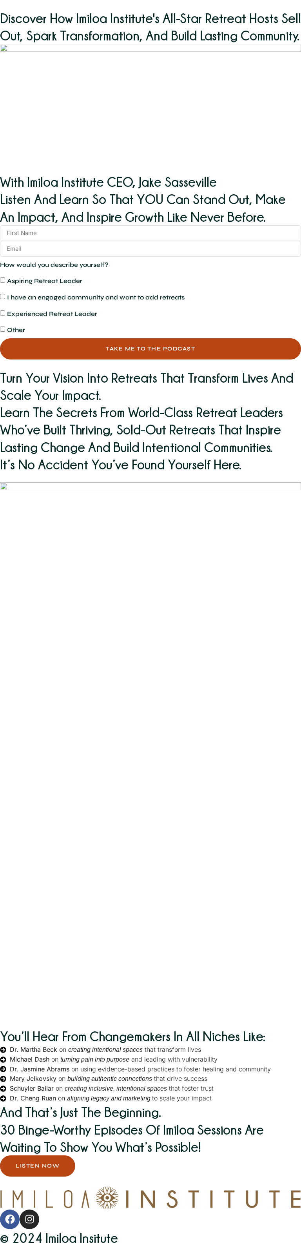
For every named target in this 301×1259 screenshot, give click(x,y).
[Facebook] (10, 1219)
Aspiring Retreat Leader (44, 281)
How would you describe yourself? (54, 264)
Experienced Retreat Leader (52, 313)
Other (16, 330)
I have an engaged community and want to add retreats (96, 297)
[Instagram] (29, 1219)
